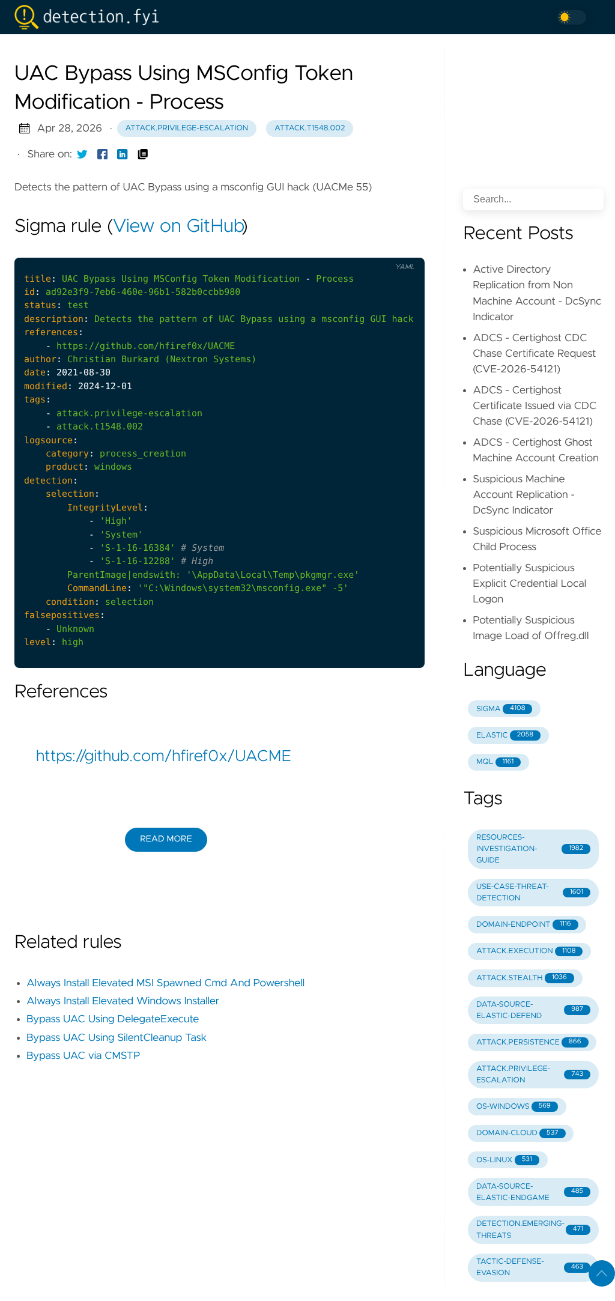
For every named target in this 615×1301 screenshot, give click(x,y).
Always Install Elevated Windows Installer (122, 1001)
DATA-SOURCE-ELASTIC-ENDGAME (529, 1192)
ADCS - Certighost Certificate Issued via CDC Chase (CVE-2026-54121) (534, 406)
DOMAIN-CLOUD (517, 1133)
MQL (495, 762)
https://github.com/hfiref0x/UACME (163, 757)
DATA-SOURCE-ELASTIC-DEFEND (529, 1010)
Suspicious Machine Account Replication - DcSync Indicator (524, 495)
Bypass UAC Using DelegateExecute (112, 1019)
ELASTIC (504, 735)
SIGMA (500, 709)
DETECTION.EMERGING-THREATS (529, 1229)
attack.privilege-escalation (187, 128)
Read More (166, 839)
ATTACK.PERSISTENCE (528, 1042)
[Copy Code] (350, 247)
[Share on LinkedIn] (122, 154)
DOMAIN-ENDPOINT (523, 925)
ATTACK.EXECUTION (525, 951)
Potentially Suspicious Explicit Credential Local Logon (529, 584)
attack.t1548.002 (309, 128)
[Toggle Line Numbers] (375, 247)
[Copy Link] (143, 154)
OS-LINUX (504, 1160)
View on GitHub (177, 227)
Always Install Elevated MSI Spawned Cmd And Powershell (165, 983)
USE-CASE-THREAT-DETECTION (529, 892)
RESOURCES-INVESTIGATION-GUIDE (529, 849)
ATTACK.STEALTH (521, 978)
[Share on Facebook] (102, 154)
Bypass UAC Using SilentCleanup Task (116, 1038)
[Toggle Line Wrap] (400, 247)
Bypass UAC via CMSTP (83, 1056)
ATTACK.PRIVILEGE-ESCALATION (529, 1074)
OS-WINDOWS (513, 1107)
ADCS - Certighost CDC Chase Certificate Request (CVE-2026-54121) (534, 354)
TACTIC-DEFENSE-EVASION (529, 1267)
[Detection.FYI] (91, 17)
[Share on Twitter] (82, 154)
